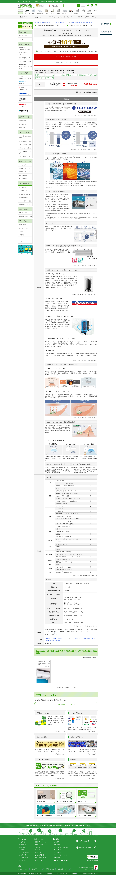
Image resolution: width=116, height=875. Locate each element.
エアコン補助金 (22, 187)
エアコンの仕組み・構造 (25, 201)
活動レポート (57, 857)
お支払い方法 (22, 855)
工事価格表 (22, 849)
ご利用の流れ (22, 842)
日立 (21, 241)
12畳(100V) (89, 629)
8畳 (65, 629)
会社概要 (56, 842)
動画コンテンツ (39, 860)
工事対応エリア (22, 124)
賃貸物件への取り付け (24, 172)
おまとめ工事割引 (24, 852)
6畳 (61, 629)
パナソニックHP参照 (81, 115)
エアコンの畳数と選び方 (25, 61)
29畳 (87, 631)
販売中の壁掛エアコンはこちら (65, 62)
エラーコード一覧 (23, 228)
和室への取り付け (23, 175)
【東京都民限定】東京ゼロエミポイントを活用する (25, 66)
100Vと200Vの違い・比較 (25, 194)
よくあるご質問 (23, 857)
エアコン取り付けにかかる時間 (25, 152)
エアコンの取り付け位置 (25, 144)
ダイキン (22, 231)
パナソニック (23, 238)
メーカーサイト (49, 633)
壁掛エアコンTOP (23, 36)
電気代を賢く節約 (23, 197)
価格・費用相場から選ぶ (25, 58)
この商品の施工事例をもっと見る (65, 687)
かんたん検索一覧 (39, 855)
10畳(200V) (80, 629)
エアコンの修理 (22, 224)
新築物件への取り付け (24, 168)
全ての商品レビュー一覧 (64, 704)
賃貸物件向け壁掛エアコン (25, 216)
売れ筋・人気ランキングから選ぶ (25, 53)
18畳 (67, 631)
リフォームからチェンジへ (61, 855)
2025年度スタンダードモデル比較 (25, 77)
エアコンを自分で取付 (24, 156)
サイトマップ (22, 39)
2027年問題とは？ (23, 190)
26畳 (82, 631)
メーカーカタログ (49, 635)
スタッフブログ (58, 852)
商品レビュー (38, 852)
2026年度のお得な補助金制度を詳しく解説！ (48, 25)
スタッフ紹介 (57, 849)
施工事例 (37, 849)
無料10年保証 (22, 127)
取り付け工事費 (22, 120)
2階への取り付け (23, 178)
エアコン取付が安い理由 (25, 141)
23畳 (77, 631)
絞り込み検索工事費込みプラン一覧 (24, 48)
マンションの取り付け (24, 165)
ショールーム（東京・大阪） (62, 847)
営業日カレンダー (24, 860)
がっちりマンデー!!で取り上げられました (80, 25)
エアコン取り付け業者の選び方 (25, 136)
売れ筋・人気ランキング (41, 844)
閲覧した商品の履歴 (40, 857)
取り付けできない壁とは (25, 148)
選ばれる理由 (57, 844)
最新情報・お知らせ (40, 842)
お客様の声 (38, 847)
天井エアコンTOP (23, 213)
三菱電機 (22, 235)
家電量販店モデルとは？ (25, 204)
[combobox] (70, 5)
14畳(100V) (53, 631)
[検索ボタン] (78, 5)
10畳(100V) (72, 629)
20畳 (72, 631)
